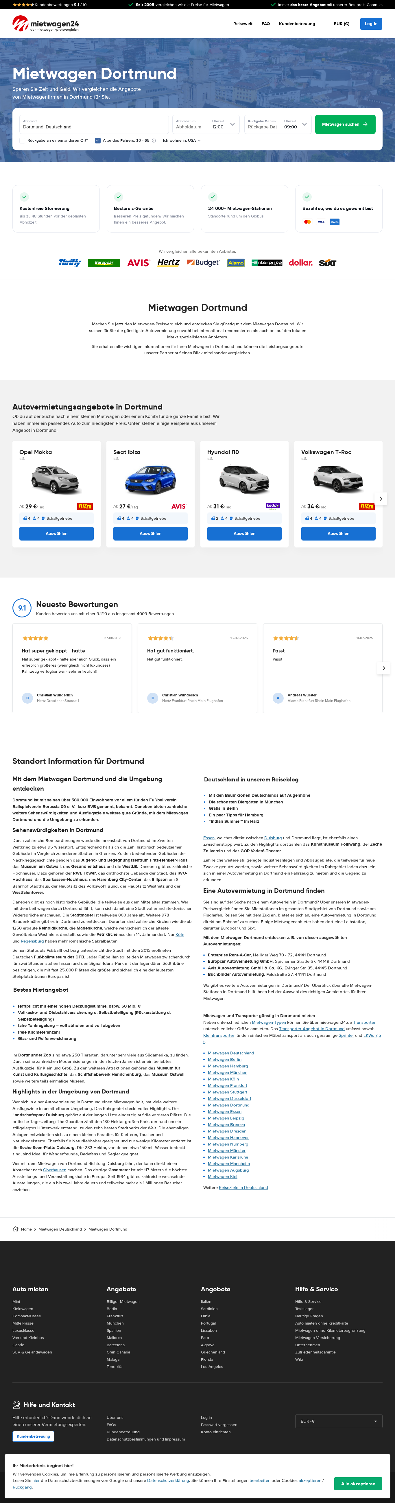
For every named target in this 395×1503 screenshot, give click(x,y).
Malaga (113, 1359)
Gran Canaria (118, 1352)
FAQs (111, 1424)
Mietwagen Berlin (224, 1059)
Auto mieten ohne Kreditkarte (321, 1323)
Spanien (114, 1330)
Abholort (30, 121)
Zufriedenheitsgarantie (315, 1352)
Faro (205, 1337)
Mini (16, 1301)
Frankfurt (115, 1316)
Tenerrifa (114, 1366)
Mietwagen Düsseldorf (229, 1098)
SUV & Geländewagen (32, 1352)
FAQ (266, 24)
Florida (207, 1359)
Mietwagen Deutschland (231, 1053)
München (115, 1323)
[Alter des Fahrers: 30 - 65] (98, 140)
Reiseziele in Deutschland (243, 1187)
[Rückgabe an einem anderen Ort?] (22, 140)
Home (26, 1229)
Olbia (205, 1316)
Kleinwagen (22, 1308)
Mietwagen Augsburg (228, 1170)
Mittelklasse (23, 1323)
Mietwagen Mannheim (229, 1163)
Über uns (115, 1417)
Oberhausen (54, 1169)
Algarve (208, 1344)
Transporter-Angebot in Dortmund (312, 1028)
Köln (180, 934)
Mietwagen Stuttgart (227, 1092)
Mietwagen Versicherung (317, 1337)
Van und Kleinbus (28, 1337)
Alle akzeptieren (358, 1483)
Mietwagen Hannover (228, 1137)
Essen (209, 837)
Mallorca (114, 1337)
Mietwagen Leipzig (226, 1118)
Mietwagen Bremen (226, 1124)
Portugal (208, 1323)
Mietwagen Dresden (227, 1131)
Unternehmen (307, 1344)
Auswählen (57, 533)
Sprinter (346, 1035)
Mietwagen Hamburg (228, 1066)
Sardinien (209, 1308)
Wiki (299, 1359)
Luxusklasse (23, 1330)
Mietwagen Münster (227, 1150)
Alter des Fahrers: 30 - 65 (126, 140)
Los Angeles (212, 1366)
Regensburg (32, 941)
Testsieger (304, 1308)
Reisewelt (242, 24)
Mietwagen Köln (223, 1079)
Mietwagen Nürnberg (228, 1144)
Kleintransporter (218, 1035)
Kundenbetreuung (297, 24)
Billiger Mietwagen (123, 1301)
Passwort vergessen (219, 1424)
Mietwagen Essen (224, 1111)
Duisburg (273, 837)
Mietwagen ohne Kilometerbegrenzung (330, 1330)
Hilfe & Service (308, 1301)
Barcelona (116, 1344)
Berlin (112, 1308)
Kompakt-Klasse (26, 1316)
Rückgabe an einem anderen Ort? (57, 140)
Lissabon (209, 1330)
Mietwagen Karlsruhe (228, 1157)
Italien (206, 1301)
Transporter (364, 1022)
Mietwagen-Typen (269, 1022)
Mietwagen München (227, 1072)
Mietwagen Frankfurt (227, 1085)
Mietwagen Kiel (222, 1176)
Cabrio (18, 1344)
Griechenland (213, 1352)
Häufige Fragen (309, 1316)
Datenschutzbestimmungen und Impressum (146, 1439)
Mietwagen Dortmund (229, 1105)
